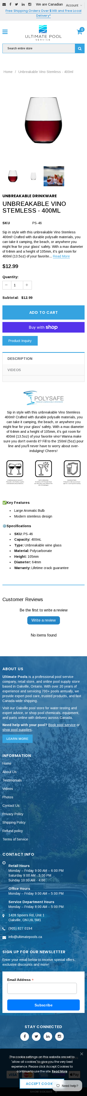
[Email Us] (4, 4)
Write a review (43, 620)
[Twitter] (16, 4)
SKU (6, 223)
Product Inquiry (20, 341)
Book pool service (62, 725)
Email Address (20, 980)
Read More (61, 256)
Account (72, 5)
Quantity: (10, 277)
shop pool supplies (17, 730)
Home (8, 72)
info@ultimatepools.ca (25, 937)
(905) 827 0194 (20, 928)
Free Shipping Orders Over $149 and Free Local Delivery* (44, 13)
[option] (43, 120)
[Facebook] (10, 4)
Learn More (18, 739)
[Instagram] (29, 4)
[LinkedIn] (23, 4)
